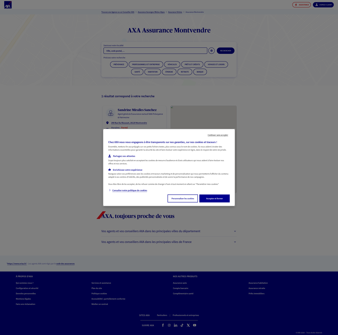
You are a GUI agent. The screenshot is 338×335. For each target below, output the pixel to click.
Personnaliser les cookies (183, 198)
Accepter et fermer (214, 198)
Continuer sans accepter (218, 135)
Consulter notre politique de (129, 190)
